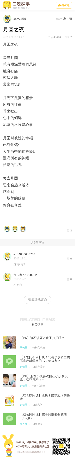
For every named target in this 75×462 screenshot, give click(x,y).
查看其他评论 (37, 299)
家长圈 (23, 347)
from (59, 18)
